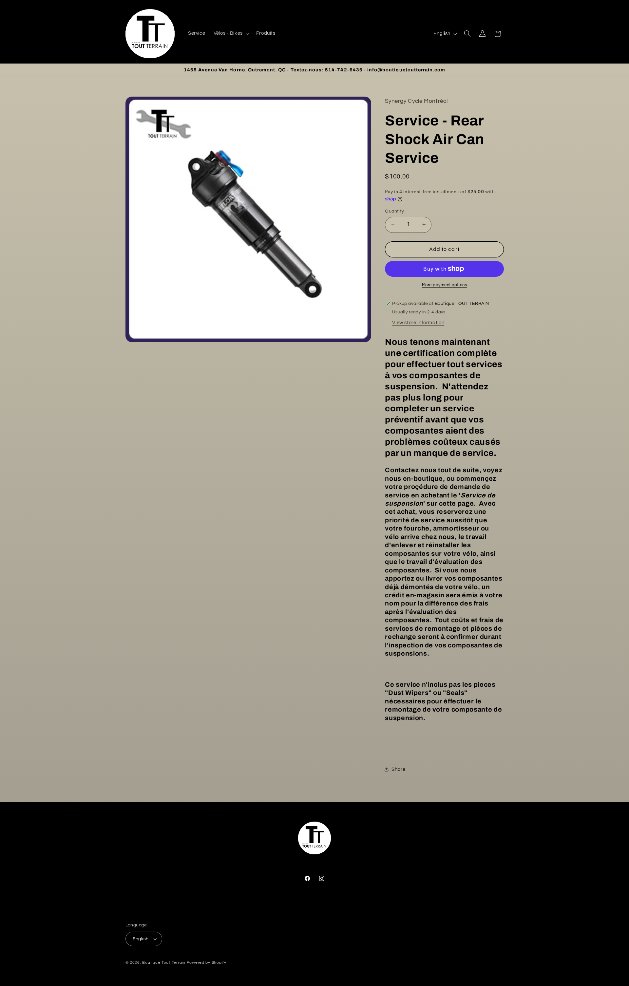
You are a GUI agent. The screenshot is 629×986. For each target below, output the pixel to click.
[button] (230, 34)
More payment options (444, 285)
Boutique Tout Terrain (163, 962)
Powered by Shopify (206, 962)
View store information (418, 322)
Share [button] (398, 769)
